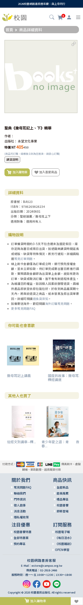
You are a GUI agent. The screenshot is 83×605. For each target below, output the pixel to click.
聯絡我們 (20, 493)
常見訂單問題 (23, 259)
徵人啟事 (20, 505)
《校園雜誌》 (64, 544)
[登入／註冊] (69, 17)
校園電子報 (62, 532)
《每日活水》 (64, 538)
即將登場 (63, 511)
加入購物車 (19, 172)
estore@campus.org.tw (46, 565)
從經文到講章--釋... (21, 441)
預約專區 (20, 544)
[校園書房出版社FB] (37, 586)
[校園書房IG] (27, 586)
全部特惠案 (21, 538)
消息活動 (20, 511)
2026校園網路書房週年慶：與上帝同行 (41, 4)
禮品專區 (63, 499)
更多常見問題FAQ (23, 308)
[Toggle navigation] (78, 17)
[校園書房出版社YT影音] (47, 586)
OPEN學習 (62, 550)
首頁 (9, 29)
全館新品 (63, 487)
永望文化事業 (27, 141)
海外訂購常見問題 (57, 303)
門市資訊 (20, 499)
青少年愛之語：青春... (55, 443)
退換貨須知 (40, 299)
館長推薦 (63, 493)
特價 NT (10, 147)
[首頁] (14, 16)
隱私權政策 (21, 517)
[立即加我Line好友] (57, 586)
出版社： (10, 141)
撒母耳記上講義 (19, 375)
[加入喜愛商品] (77, 601)
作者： (9, 136)
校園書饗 (63, 505)
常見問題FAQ (22, 487)
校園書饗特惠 (22, 532)
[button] (52, 17)
